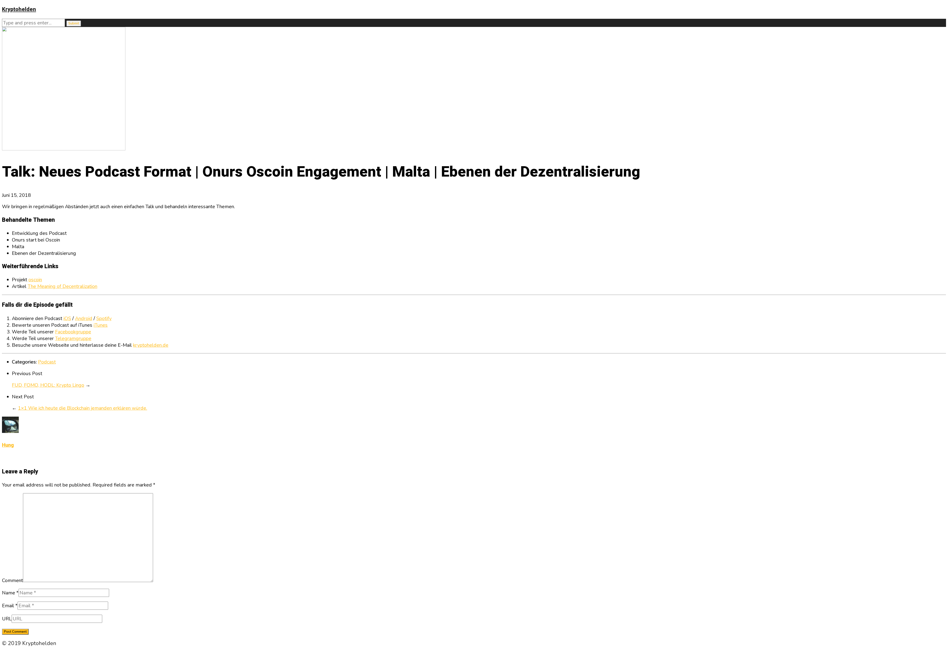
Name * (10, 592)
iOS (67, 318)
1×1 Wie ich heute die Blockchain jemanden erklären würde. (82, 408)
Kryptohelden (19, 9)
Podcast (47, 362)
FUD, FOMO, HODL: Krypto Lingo (48, 385)
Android (83, 318)
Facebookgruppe (73, 331)
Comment (12, 580)
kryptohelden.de (150, 345)
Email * (10, 605)
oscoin (35, 279)
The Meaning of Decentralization (62, 286)
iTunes (101, 325)
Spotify (104, 318)
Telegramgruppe (73, 338)
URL (7, 618)
